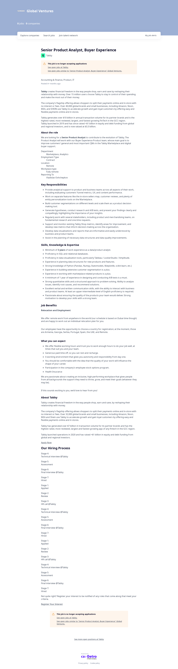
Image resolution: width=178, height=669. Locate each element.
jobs (49, 35)
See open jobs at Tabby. (58, 67)
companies (29, 35)
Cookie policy (95, 663)
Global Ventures (40, 11)
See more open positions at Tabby (89, 639)
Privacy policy (83, 663)
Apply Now (46, 442)
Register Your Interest (52, 604)
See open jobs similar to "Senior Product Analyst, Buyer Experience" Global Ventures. (85, 71)
